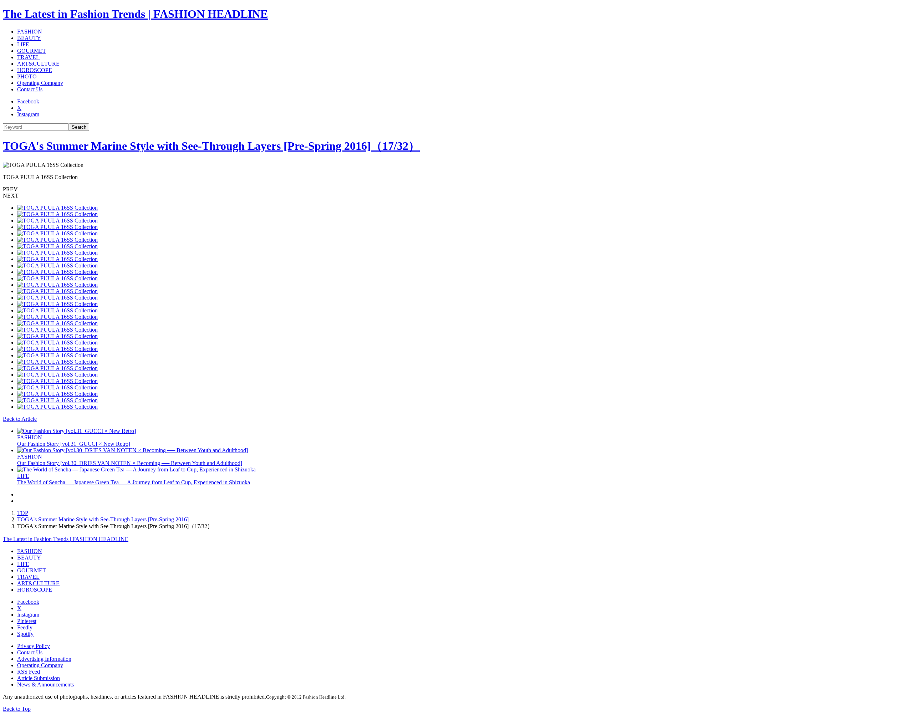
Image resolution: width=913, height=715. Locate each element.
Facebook (28, 101)
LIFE (23, 44)
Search (79, 127)
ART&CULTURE (38, 64)
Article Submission (38, 678)
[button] (456, 189)
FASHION (29, 32)
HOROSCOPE (34, 70)
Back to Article (20, 419)
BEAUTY (29, 38)
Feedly (24, 627)
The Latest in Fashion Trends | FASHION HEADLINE (135, 13)
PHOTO (27, 76)
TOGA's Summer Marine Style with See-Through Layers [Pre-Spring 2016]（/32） (211, 145)
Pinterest (26, 621)
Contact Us (29, 89)
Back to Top (17, 709)
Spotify (25, 634)
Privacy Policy (33, 646)
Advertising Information (44, 659)
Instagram (28, 114)
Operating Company (40, 83)
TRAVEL (28, 57)
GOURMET (31, 51)
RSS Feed (28, 672)
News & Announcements (45, 684)
